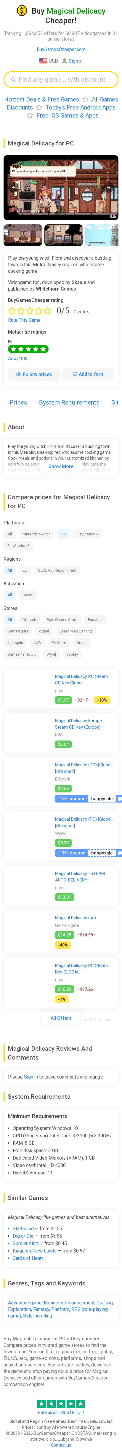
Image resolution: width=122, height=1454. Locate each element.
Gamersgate (17, 631)
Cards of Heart (28, 1258)
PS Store (59, 642)
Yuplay (72, 654)
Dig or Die (23, 1236)
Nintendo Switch (37, 534)
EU (25, 570)
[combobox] (65, 79)
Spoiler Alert (25, 1243)
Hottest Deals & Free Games (41, 99)
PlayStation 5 (18, 545)
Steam (28, 595)
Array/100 (17, 358)
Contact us (61, 1445)
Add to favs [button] (91, 374)
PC (63, 534)
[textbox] (65, 79)
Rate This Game (24, 320)
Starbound (23, 1228)
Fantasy (41, 1309)
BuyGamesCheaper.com (61, 49)
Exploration (19, 1309)
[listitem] (23, 235)
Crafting (105, 1303)
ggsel (44, 631)
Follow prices (37, 374)
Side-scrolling (37, 1316)
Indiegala (15, 642)
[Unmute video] (61, 187)
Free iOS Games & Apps (67, 115)
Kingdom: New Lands (35, 1251)
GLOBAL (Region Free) (57, 570)
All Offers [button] (61, 1018)
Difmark (29, 619)
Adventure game (25, 1303)
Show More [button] (61, 466)
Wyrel (51, 654)
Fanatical (95, 619)
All (9, 534)
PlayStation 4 (87, 534)
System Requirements (69, 402)
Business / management (69, 1303)
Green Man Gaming (76, 631)
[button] (13, 187)
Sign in (76, 61)
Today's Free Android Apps (80, 107)
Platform (60, 1309)
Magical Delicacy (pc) (75, 917)
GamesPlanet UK (21, 654)
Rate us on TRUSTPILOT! (61, 1412)
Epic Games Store (62, 619)
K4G (37, 642)
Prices (18, 402)
